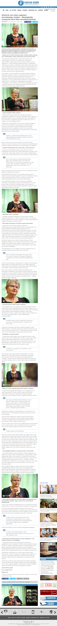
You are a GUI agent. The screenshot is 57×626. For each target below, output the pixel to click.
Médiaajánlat (24, 624)
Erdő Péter (45, 571)
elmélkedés (43, 568)
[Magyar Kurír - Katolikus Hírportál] (28, 5)
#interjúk (13, 582)
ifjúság (47, 565)
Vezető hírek (44, 483)
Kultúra (47, 617)
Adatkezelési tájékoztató (36, 624)
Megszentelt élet (32, 10)
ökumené (43, 570)
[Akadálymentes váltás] (41, 7)
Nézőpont (40, 10)
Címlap (9, 617)
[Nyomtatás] (25, 579)
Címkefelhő (43, 559)
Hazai (7, 10)
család (48, 568)
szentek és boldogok (50, 562)
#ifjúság (8, 582)
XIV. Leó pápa (13, 10)
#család (4, 582)
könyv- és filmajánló (45, 561)
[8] (20, 47)
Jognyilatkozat (29, 624)
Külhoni (19, 10)
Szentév (50, 573)
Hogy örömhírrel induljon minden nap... (48, 546)
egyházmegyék (45, 573)
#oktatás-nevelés (20, 582)
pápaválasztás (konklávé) (46, 564)
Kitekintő (25, 10)
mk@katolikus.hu (37, 623)
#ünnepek (27, 582)
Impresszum (19, 624)
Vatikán (52, 568)
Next (55, 612)
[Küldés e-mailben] (18, 579)
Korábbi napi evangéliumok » (51, 556)
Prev (2, 612)
